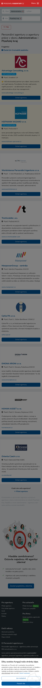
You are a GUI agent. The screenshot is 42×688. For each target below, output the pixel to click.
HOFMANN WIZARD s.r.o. (14, 121)
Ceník (3, 611)
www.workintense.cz (9, 189)
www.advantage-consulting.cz (13, 93)
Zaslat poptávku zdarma (21, 586)
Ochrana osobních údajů (9, 634)
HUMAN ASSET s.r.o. (12, 408)
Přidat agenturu (22, 491)
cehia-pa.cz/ (6, 335)
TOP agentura (9, 74)
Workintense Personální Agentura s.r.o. (20, 170)
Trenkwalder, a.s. (10, 218)
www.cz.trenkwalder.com (11, 237)
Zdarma (35, 606)
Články (4, 616)
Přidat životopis (27, 606)
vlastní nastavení (24, 673)
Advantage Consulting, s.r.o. (15, 70)
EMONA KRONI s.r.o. (11, 363)
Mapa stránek (6, 637)
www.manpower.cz (9, 287)
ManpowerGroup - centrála (15, 265)
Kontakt (4, 614)
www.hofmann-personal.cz (11, 141)
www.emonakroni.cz (9, 380)
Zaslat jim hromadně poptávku (16, 50)
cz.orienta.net (7, 475)
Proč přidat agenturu (8, 608)
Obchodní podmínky (8, 632)
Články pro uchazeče (29, 609)
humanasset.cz (7, 427)
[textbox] (26, 11)
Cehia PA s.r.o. (8, 316)
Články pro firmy (28, 622)
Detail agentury (21, 98)
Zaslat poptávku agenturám (31, 617)
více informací (6, 673)
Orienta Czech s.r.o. (11, 456)
